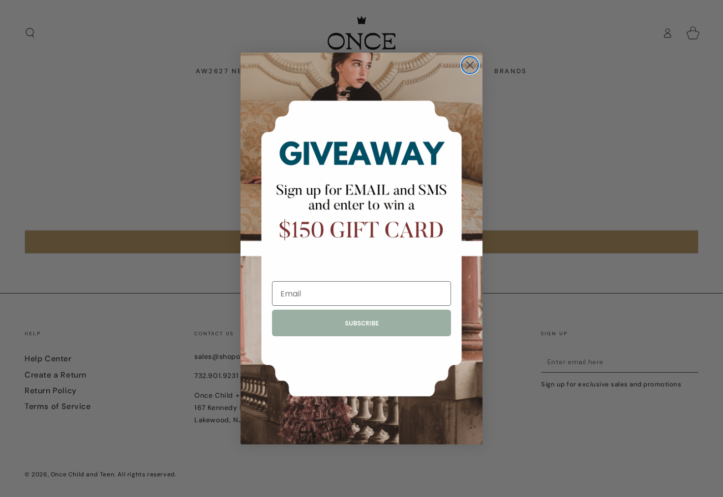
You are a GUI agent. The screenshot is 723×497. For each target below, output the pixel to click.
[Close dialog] (470, 65)
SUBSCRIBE (362, 323)
